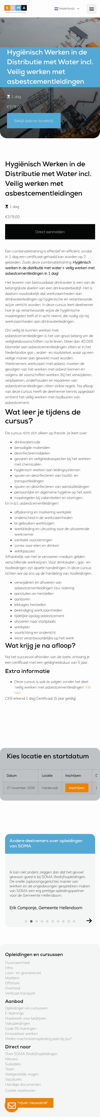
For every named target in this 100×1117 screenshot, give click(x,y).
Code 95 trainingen (21, 1028)
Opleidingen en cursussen (26, 1008)
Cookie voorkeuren (20, 1090)
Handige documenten (23, 1084)
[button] (92, 9)
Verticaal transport (20, 993)
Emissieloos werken (21, 1033)
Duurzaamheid (17, 962)
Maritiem (12, 977)
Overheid (12, 988)
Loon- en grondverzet (23, 972)
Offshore (12, 983)
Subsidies (13, 1064)
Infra (9, 967)
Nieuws (11, 1058)
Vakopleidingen (17, 1023)
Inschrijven (77, 788)
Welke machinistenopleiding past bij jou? (38, 1038)
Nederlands (66, 8)
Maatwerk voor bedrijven (25, 1018)
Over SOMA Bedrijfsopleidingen (31, 1053)
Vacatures (13, 1079)
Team (9, 1069)
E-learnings (14, 1013)
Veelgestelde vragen (22, 1074)
